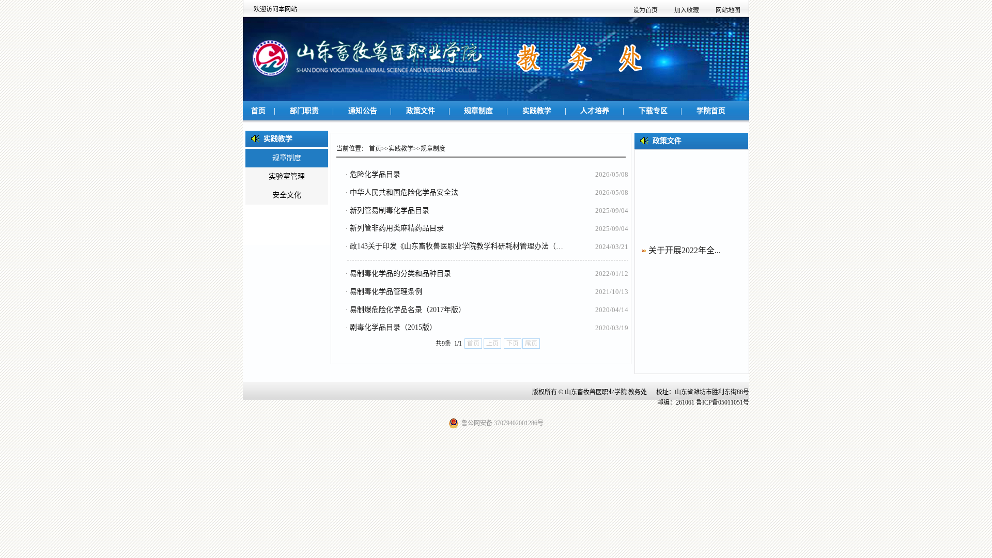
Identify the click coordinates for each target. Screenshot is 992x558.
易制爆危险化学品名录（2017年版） (408, 310)
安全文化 (286, 195)
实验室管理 (287, 176)
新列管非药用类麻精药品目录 (397, 228)
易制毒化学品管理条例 (386, 292)
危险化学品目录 (375, 174)
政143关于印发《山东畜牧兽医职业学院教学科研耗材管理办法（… (456, 246)
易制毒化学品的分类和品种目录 (400, 273)
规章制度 (286, 158)
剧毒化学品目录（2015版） (393, 327)
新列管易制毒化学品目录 (389, 210)
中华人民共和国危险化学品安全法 (404, 192)
